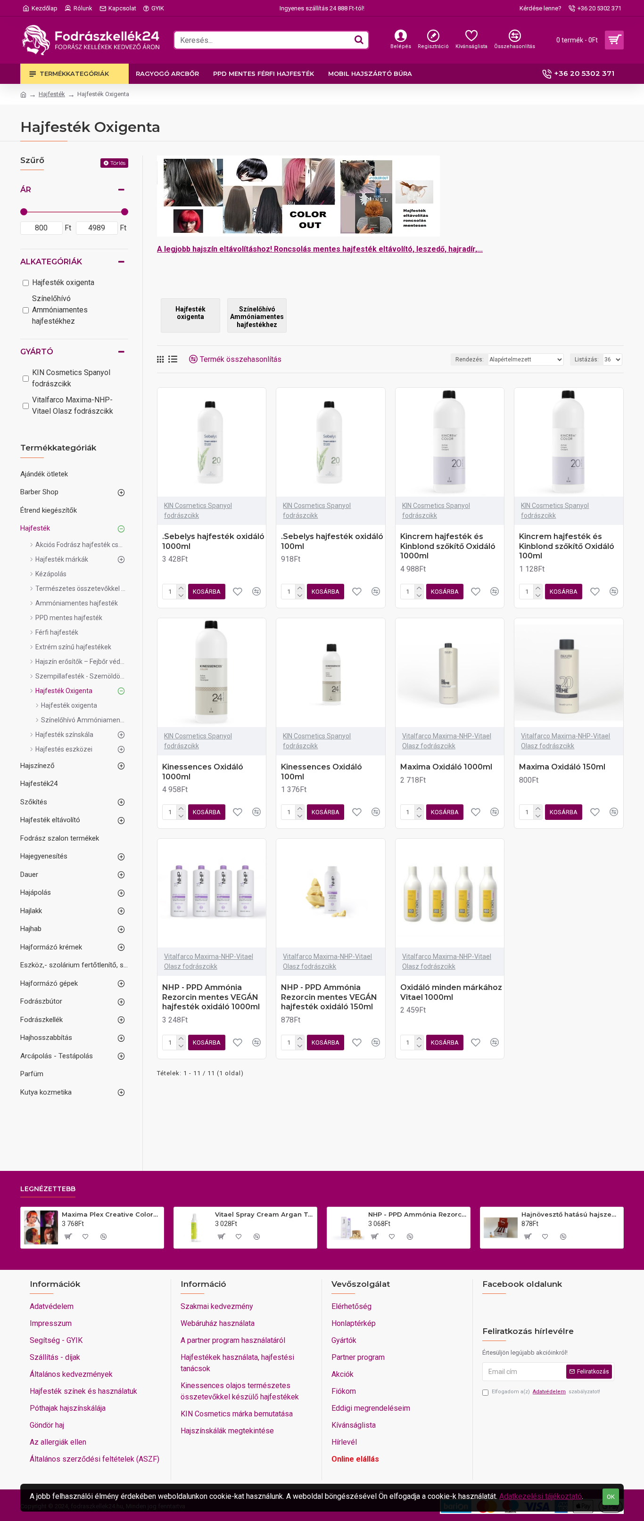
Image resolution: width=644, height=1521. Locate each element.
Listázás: (587, 359)
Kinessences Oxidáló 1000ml (202, 771)
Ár (25, 189)
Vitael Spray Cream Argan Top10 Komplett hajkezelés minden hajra (264, 1214)
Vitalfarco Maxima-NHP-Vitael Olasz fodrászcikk (446, 741)
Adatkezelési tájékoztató (540, 1496)
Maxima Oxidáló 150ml (562, 766)
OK (611, 1496)
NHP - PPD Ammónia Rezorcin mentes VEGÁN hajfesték (417, 1214)
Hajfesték (52, 94)
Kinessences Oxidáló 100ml (321, 771)
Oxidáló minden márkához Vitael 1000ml (451, 992)
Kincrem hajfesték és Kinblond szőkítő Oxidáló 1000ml (447, 546)
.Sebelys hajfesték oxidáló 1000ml (213, 541)
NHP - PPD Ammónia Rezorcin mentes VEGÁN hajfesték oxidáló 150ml (329, 997)
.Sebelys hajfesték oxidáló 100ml (332, 541)
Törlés (117, 162)
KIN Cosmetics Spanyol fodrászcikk (198, 510)
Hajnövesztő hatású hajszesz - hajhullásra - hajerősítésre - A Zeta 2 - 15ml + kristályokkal (570, 1214)
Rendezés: (469, 359)
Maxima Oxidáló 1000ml (446, 766)
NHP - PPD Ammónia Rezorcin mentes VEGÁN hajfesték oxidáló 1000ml (211, 997)
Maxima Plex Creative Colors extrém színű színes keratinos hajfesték (111, 1214)
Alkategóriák (51, 261)
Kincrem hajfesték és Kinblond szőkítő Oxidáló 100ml (566, 546)
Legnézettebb (47, 1189)
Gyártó (36, 351)
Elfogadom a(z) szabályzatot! (546, 1392)
